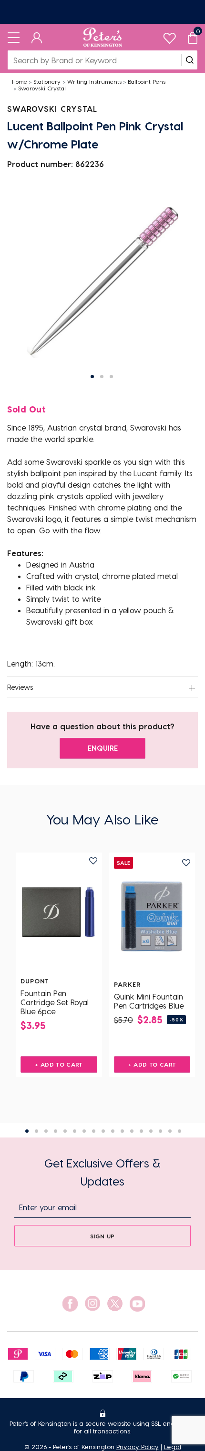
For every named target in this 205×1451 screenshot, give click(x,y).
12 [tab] (131, 1131)
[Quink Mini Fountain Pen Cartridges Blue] (152, 916)
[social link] (70, 1304)
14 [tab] (151, 1131)
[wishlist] (169, 35)
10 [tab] (112, 1131)
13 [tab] (141, 1131)
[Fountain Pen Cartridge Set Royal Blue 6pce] (58, 913)
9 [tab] (103, 1131)
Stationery (47, 81)
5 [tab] (65, 1131)
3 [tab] (46, 1131)
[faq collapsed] (191, 688)
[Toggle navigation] (14, 37)
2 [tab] (36, 1131)
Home (19, 81)
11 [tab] (122, 1131)
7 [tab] (84, 1131)
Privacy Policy (137, 1446)
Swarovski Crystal (42, 88)
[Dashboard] (36, 37)
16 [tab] (170, 1131)
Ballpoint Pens (146, 81)
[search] (189, 59)
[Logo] (102, 37)
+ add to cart (59, 1064)
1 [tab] (27, 1131)
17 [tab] (179, 1131)
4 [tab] (55, 1131)
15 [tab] (160, 1131)
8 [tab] (93, 1131)
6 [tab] (74, 1131)
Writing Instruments (94, 81)
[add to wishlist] (93, 860)
